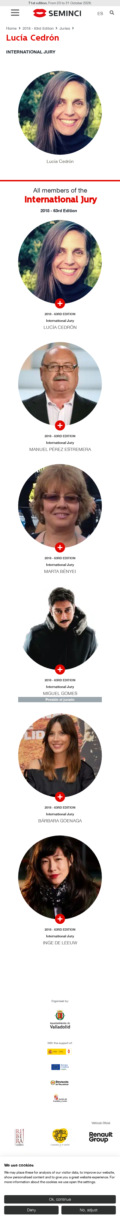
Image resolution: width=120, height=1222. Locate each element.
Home (11, 28)
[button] (16, 13)
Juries (64, 28)
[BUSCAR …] (112, 13)
